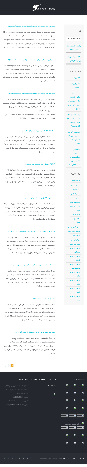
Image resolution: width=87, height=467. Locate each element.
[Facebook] (55, 385)
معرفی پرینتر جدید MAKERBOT (44, 298)
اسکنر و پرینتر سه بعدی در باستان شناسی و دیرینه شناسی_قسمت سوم (31, 26)
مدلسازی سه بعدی (74, 231)
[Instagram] (52, 385)
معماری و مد (75, 77)
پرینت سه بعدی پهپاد (75, 298)
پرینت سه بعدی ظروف (75, 258)
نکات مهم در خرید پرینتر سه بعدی (74, 58)
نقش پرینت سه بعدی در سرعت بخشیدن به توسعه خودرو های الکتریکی (31, 231)
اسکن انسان (76, 189)
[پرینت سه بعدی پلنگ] (65, 418)
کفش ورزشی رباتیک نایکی (75, 85)
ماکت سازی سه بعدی (75, 220)
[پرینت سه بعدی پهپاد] (80, 437)
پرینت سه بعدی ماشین (75, 274)
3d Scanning (76, 180)
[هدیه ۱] (65, 402)
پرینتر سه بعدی (75, 244)
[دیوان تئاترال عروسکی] (72, 430)
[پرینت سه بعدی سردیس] (72, 395)
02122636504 (18, 397)
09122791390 (13, 401)
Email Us (66, 458)
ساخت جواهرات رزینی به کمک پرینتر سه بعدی (40, 197)
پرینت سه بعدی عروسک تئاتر (75, 266)
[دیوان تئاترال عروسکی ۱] (65, 430)
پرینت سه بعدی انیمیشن (75, 250)
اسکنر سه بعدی (75, 197)
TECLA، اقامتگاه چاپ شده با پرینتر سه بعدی (40, 164)
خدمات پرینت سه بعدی (74, 208)
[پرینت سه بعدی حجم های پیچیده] (65, 387)
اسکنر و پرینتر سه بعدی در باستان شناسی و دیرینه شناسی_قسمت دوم (31, 59)
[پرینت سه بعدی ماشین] (80, 445)
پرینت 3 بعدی (75, 235)
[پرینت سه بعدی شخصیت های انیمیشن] (80, 410)
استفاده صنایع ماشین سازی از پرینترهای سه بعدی (38, 130)
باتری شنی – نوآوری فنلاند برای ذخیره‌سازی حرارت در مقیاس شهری (73, 100)
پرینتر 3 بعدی (75, 239)
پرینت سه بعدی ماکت (75, 282)
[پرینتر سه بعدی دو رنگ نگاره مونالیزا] (65, 395)
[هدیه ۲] (72, 402)
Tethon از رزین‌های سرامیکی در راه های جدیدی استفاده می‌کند (74, 156)
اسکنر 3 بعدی (75, 193)
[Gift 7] (72, 387)
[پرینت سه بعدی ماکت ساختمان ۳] (72, 418)
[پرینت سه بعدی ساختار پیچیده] (80, 418)
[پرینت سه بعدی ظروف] (65, 410)
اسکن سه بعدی (75, 202)
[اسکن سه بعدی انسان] (80, 387)
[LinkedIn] (48, 385)
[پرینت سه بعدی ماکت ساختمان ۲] (74, 424)
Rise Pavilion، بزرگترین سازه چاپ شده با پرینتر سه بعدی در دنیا (34, 265)
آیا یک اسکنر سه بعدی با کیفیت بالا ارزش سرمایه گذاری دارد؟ (73, 120)
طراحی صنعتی (75, 214)
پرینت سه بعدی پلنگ (75, 290)
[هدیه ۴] (80, 402)
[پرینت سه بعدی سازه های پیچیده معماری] (80, 395)
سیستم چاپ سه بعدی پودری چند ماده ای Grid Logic (74, 137)
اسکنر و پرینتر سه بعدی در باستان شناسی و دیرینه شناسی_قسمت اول (31, 93)
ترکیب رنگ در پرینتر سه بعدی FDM (73, 48)
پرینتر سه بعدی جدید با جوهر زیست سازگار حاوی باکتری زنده (35, 332)
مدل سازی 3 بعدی (74, 226)
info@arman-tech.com (14, 404)
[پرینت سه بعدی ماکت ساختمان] (80, 430)
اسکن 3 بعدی (75, 185)
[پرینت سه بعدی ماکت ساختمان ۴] (72, 410)
